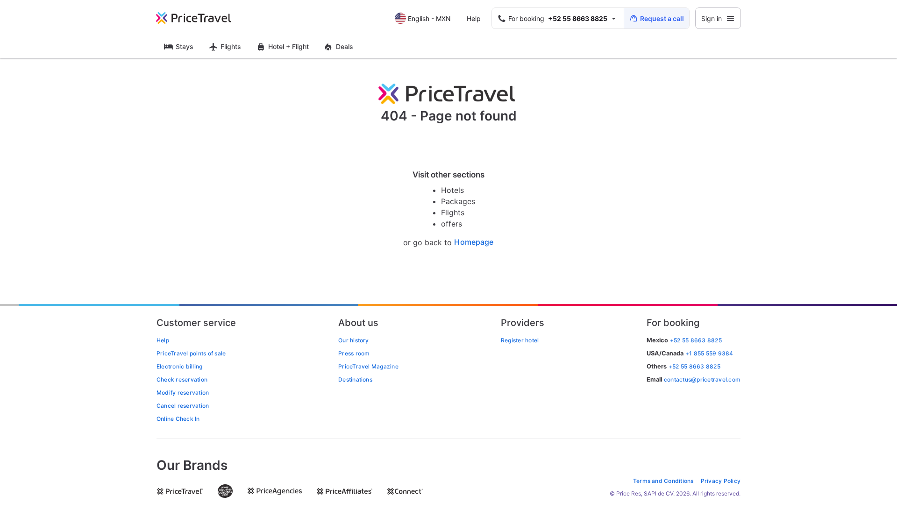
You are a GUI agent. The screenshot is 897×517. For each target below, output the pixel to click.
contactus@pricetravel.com (702, 379)
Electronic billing (179, 366)
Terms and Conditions (663, 480)
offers (451, 223)
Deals (344, 46)
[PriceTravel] (200, 18)
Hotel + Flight (288, 46)
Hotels (452, 190)
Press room (354, 353)
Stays (184, 46)
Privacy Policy (720, 480)
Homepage (473, 242)
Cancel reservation (183, 405)
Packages (458, 201)
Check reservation (182, 379)
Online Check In (178, 418)
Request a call (662, 18)
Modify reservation (183, 392)
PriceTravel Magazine (368, 366)
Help (474, 18)
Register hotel (520, 340)
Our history (353, 340)
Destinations (355, 379)
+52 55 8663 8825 (694, 366)
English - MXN (429, 18)
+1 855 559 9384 (709, 353)
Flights (231, 46)
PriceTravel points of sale (191, 353)
